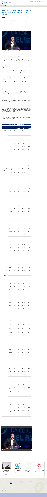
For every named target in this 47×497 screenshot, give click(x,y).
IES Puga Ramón (12, 483)
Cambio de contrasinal (23, 488)
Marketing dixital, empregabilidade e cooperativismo (27, 471)
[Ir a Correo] (39, 1)
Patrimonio (11, 486)
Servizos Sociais (4, 484)
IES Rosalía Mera (12, 484)
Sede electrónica (31, 1)
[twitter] (31, 481)
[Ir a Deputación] (4, 2)
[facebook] (30, 481)
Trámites (23, 2)
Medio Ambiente (12, 490)
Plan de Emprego (12, 487)
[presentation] (31, 439)
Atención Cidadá (4, 490)
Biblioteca (3, 488)
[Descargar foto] (31, 449)
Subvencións (21, 481)
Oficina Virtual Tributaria (23, 484)
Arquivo (3, 489)
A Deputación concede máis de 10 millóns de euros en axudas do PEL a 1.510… (7, 472)
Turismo (11, 485)
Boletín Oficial (22, 483)
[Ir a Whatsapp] (42, 1)
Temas (15, 2)
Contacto (35, 1)
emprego (3, 17)
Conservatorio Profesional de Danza (13, 482)
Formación (3, 481)
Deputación (10, 2)
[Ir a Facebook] (40, 1)
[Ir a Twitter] (41, 1)
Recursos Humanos (4, 482)
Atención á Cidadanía (23, 489)
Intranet (37, 1)
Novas (6, 5)
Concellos (19, 2)
